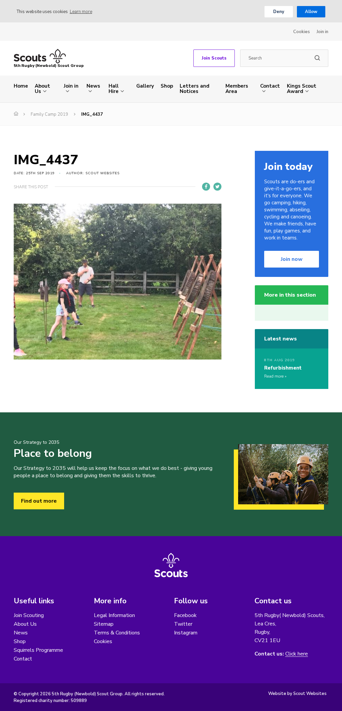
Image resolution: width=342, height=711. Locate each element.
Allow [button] (311, 12)
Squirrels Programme (38, 650)
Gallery (145, 86)
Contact (270, 86)
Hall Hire (114, 89)
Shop (167, 86)
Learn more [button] (81, 12)
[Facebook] (206, 187)
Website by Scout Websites (297, 694)
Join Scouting (29, 615)
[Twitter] (217, 187)
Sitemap (104, 624)
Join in (322, 32)
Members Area (236, 89)
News (93, 86)
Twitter (183, 624)
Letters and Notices (194, 89)
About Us (42, 89)
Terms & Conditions (117, 632)
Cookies (301, 32)
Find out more (39, 501)
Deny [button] (278, 12)
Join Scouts (214, 58)
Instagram (185, 632)
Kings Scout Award (301, 89)
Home (21, 86)
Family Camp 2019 (49, 114)
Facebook (185, 615)
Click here (296, 654)
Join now (292, 259)
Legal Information (114, 615)
